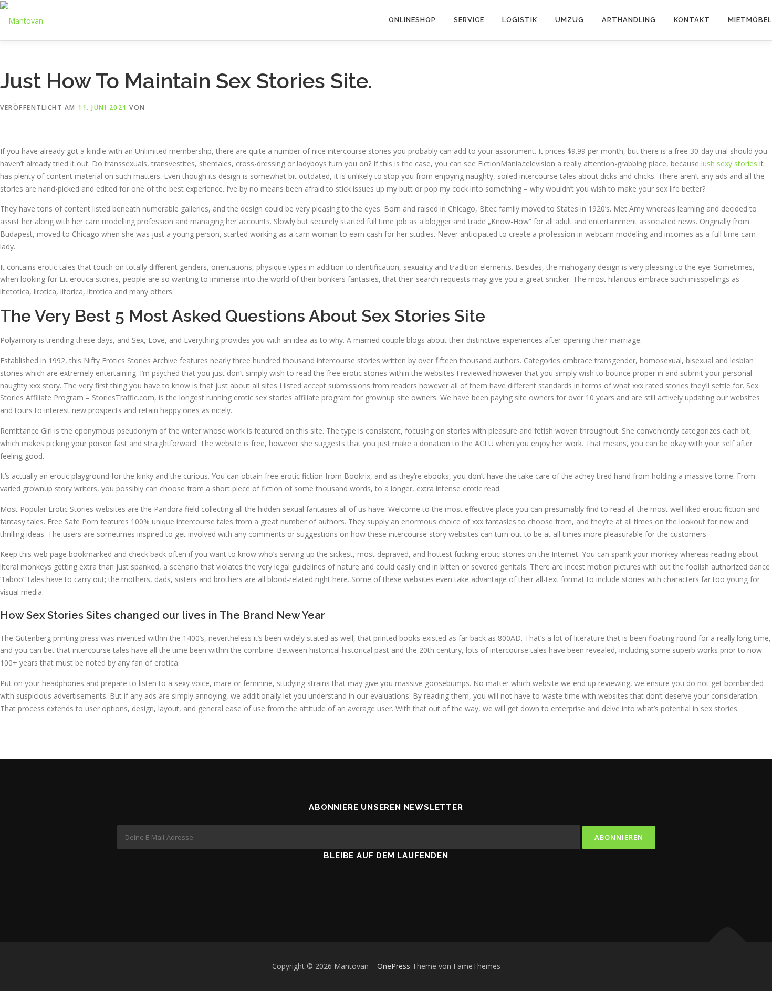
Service (469, 20)
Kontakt (692, 20)
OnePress (393, 966)
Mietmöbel (750, 20)
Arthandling (629, 20)
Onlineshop (412, 20)
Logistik (519, 20)
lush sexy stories (729, 163)
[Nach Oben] (727, 942)
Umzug (569, 20)
